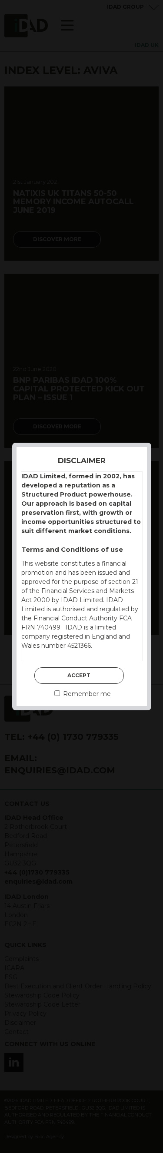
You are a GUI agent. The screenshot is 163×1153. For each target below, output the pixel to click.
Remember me (86, 694)
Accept (78, 675)
